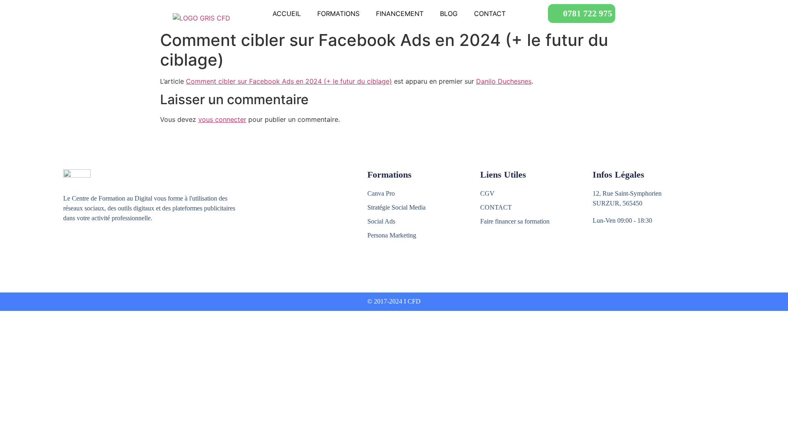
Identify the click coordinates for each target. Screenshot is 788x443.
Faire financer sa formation (515, 221)
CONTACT (490, 13)
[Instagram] (85, 248)
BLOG (449, 13)
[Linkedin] (103, 248)
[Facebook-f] (68, 248)
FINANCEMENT (400, 13)
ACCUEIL (287, 13)
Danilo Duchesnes (503, 81)
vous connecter (222, 119)
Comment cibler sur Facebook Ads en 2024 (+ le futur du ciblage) (289, 81)
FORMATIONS (338, 13)
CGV (487, 193)
